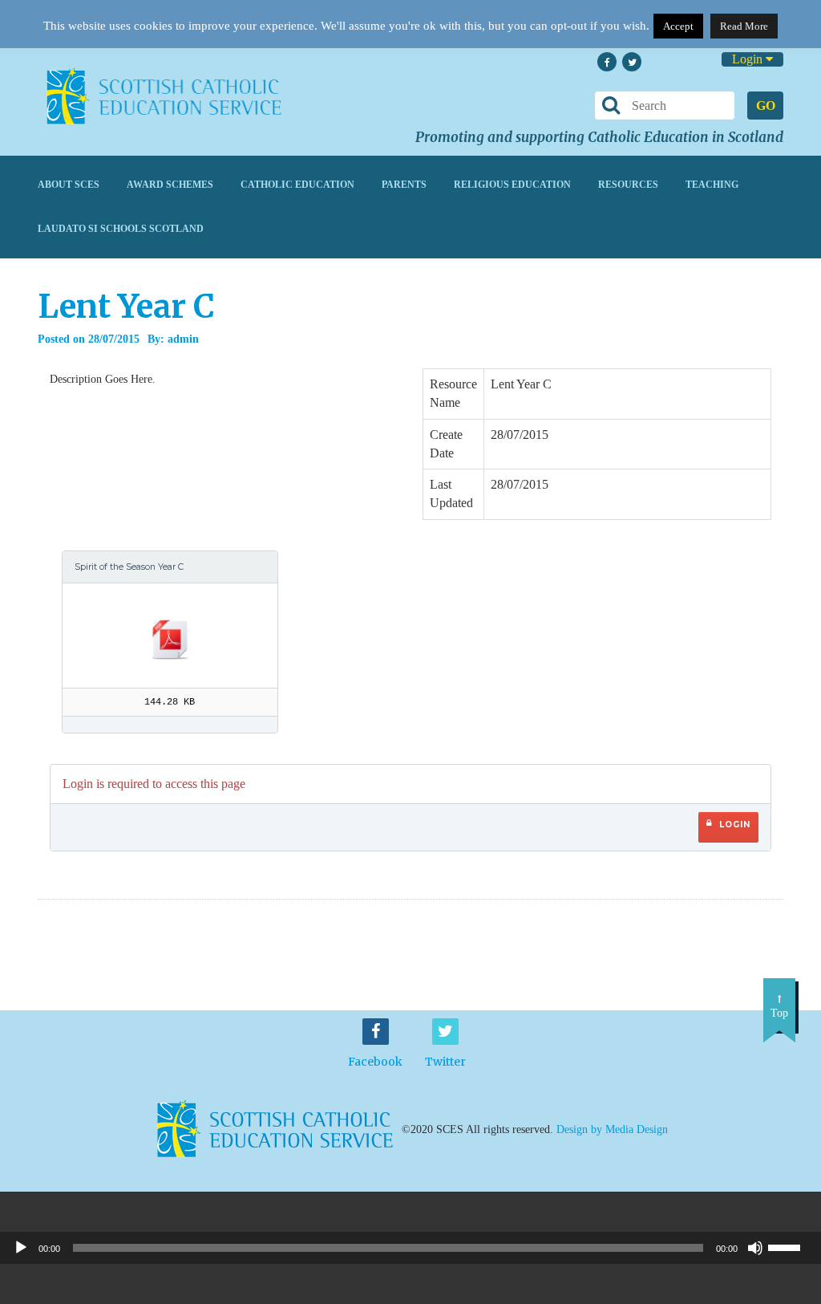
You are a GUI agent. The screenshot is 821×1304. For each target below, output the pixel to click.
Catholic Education (297, 184)
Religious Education (512, 184)
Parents (404, 184)
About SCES (68, 184)
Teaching (712, 184)
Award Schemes (170, 184)
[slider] (790, 1246)
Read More (744, 26)
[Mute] (755, 1248)
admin (183, 339)
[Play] (21, 1248)
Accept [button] (678, 26)
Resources (628, 184)
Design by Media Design (612, 1129)
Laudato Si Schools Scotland (121, 228)
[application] (410, 1248)
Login (749, 59)
